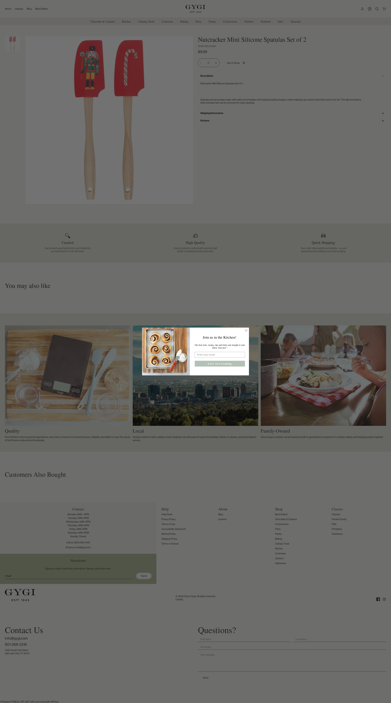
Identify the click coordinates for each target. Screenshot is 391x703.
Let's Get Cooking (220, 363)
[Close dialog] (246, 330)
